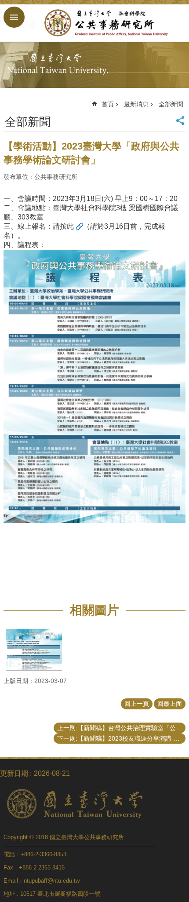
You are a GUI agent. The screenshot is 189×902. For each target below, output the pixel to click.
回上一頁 (136, 703)
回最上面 (169, 703)
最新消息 (136, 104)
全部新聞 (171, 104)
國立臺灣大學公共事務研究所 (103, 22)
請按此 (63, 226)
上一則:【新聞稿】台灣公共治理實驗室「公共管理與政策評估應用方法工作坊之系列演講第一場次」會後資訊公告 (121, 727)
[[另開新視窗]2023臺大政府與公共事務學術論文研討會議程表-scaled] (34, 650)
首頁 (108, 104)
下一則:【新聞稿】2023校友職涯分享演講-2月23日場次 (121, 738)
